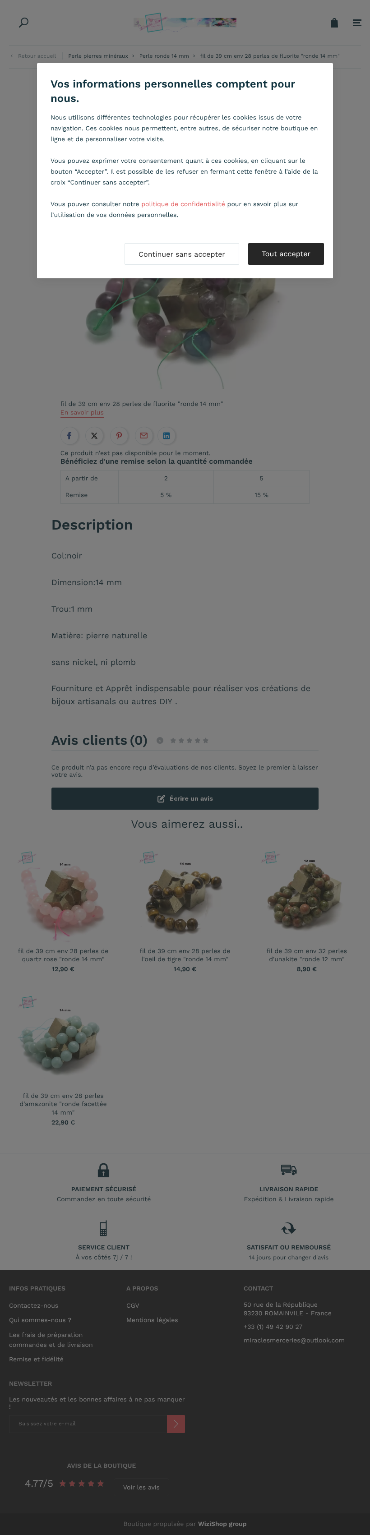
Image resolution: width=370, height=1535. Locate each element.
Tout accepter (286, 253)
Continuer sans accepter (182, 254)
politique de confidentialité (183, 204)
